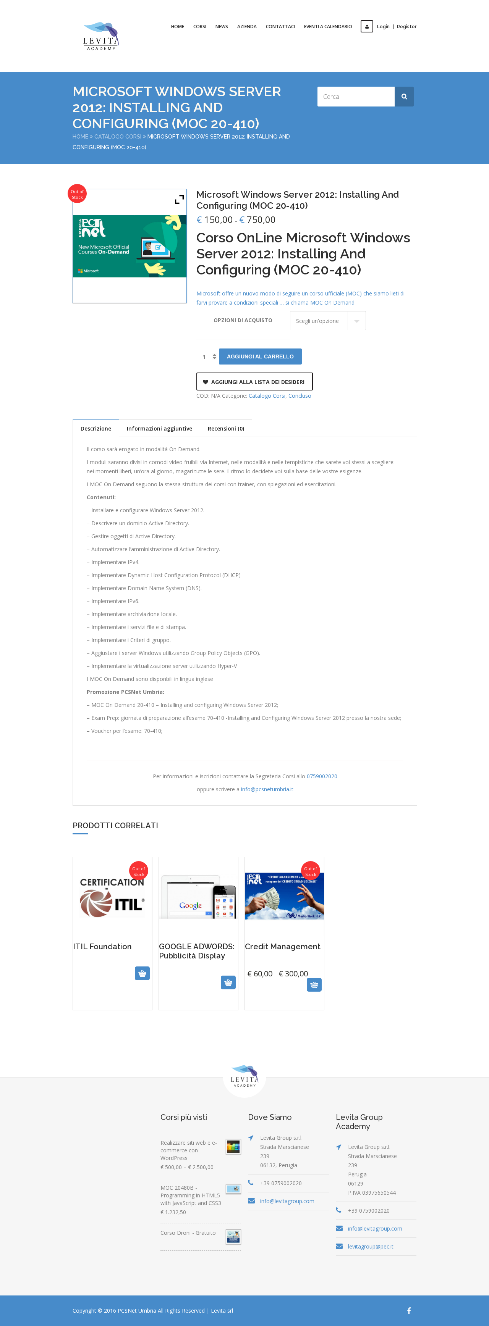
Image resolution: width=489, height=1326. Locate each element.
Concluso (299, 395)
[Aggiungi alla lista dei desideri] (120, 997)
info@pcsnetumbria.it (267, 789)
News (221, 26)
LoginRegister (396, 26)
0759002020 (322, 776)
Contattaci (280, 26)
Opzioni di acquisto (243, 320)
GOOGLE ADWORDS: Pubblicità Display (198, 977)
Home (177, 26)
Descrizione (96, 428)
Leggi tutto (104, 997)
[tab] (96, 428)
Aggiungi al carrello (260, 356)
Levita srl (222, 1310)
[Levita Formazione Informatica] (101, 36)
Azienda (247, 26)
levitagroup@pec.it (370, 1246)
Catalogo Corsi (117, 137)
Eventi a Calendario (328, 26)
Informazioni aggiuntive (159, 428)
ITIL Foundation (112, 981)
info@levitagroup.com (287, 1201)
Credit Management (284, 966)
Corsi (199, 26)
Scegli (276, 997)
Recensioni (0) (226, 428)
